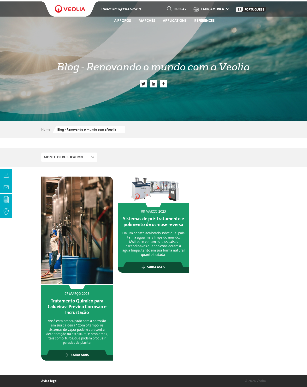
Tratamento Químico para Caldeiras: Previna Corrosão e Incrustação (77, 307)
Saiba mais (80, 355)
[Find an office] (6, 212)
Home (45, 129)
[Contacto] (6, 187)
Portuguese (254, 9)
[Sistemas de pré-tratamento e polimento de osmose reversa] (153, 189)
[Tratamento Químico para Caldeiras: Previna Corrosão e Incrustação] (77, 230)
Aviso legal (49, 381)
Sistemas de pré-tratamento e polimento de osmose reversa (153, 221)
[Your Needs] (6, 175)
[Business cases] (6, 200)
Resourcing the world (121, 9)
